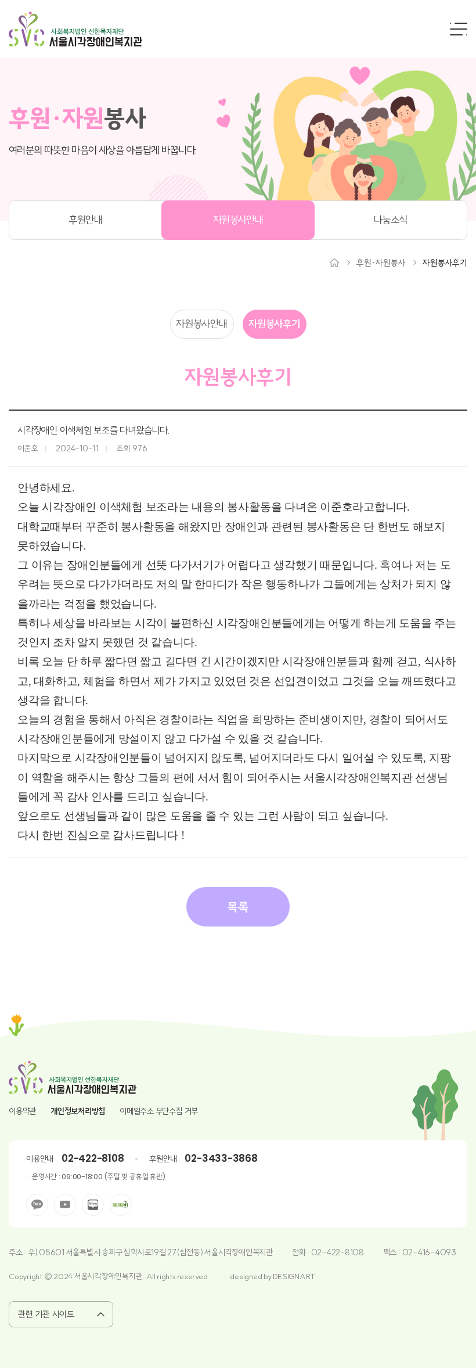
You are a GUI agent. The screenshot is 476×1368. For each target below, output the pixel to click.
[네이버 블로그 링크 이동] (93, 1205)
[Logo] (75, 29)
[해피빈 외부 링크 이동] (121, 1205)
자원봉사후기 (445, 262)
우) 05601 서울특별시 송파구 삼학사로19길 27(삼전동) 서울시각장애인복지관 (150, 1252)
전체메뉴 (458, 29)
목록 (238, 906)
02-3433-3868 (221, 1158)
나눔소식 (391, 220)
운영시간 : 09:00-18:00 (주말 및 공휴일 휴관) (98, 1177)
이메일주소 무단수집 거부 (159, 1111)
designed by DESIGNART (272, 1276)
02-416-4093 (429, 1252)
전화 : (301, 1252)
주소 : (18, 1252)
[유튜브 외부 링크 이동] (65, 1205)
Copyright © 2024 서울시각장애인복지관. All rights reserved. (109, 1276)
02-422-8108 (93, 1158)
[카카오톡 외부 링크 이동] (37, 1205)
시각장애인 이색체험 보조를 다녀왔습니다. (93, 430)
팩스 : (392, 1252)
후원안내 (85, 220)
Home (334, 262)
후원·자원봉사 (380, 262)
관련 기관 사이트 (46, 1314)
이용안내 (39, 1159)
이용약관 (22, 1111)
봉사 (77, 118)
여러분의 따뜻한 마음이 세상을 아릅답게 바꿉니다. (103, 150)
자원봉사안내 (238, 220)
